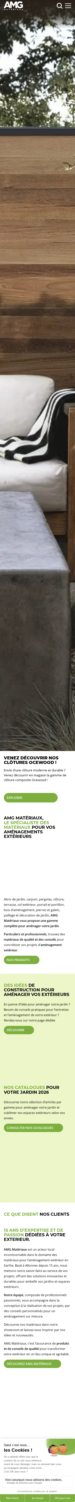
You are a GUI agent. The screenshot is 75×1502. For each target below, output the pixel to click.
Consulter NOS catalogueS (30, 1128)
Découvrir (15, 1030)
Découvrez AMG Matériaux (29, 1364)
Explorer (14, 798)
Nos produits (18, 960)
